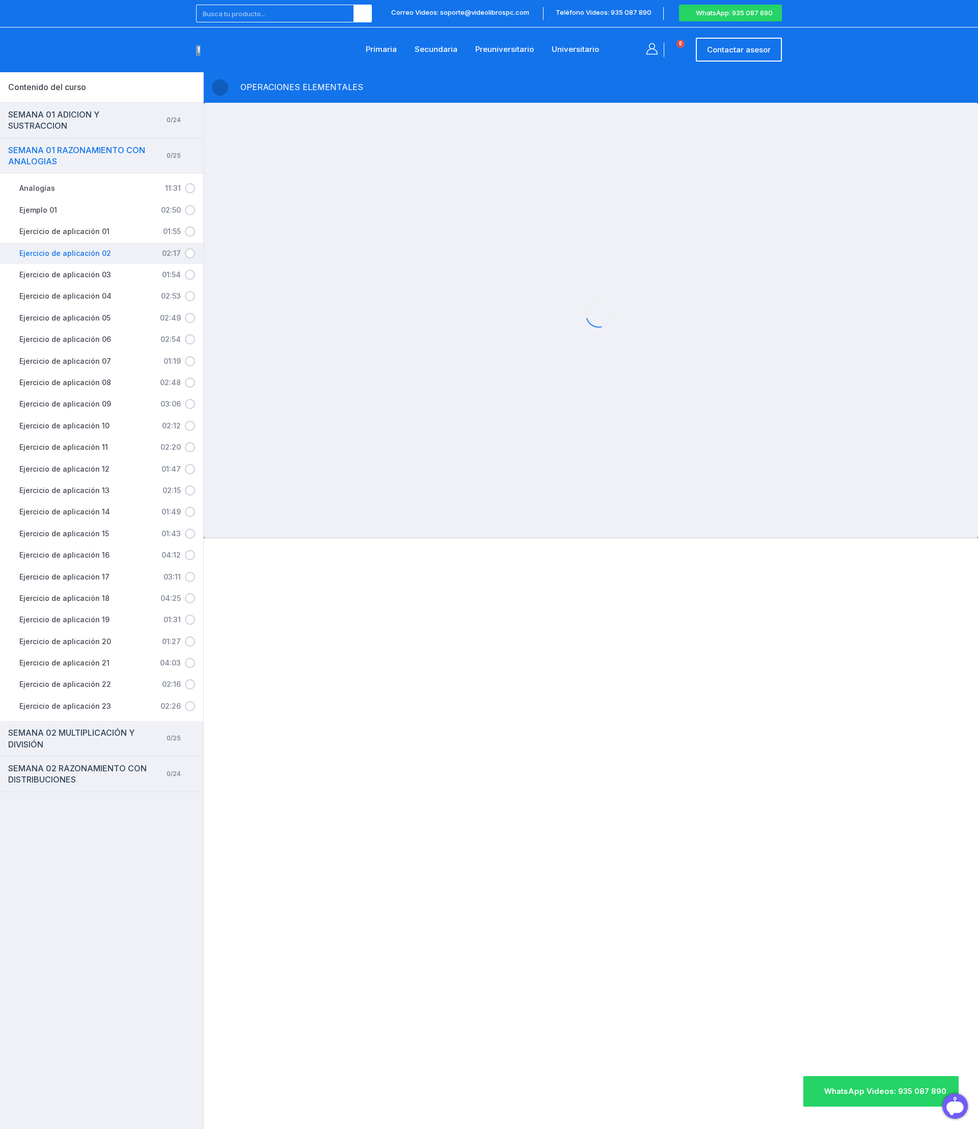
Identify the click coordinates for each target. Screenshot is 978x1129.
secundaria (436, 49)
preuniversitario (504, 49)
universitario (575, 49)
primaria (381, 49)
